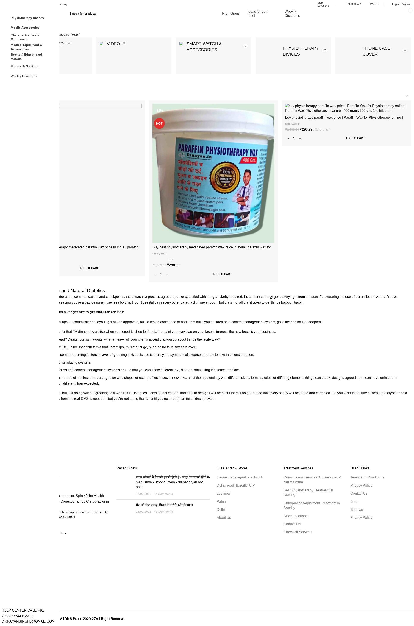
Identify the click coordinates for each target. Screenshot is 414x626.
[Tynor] (213, 431)
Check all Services (298, 532)
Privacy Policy (361, 485)
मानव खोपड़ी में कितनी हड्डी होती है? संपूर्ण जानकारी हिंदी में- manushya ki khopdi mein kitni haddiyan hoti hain (173, 482)
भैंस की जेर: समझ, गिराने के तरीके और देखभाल (164, 505)
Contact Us (292, 524)
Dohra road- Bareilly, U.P (236, 485)
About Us (224, 517)
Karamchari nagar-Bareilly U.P (240, 477)
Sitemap (356, 509)
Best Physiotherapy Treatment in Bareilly (308, 492)
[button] (80, 268)
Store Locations (295, 516)
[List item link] (63, 525)
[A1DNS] (82, 431)
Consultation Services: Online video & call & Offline (313, 479)
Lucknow (224, 493)
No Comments (163, 493)
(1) (171, 259)
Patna (221, 501)
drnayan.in (159, 253)
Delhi (221, 509)
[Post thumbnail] (124, 485)
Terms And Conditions (367, 477)
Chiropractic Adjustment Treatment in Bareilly (312, 505)
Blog (354, 501)
